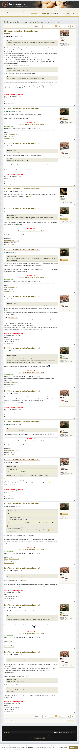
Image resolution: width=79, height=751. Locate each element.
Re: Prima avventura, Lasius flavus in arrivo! (21, 32)
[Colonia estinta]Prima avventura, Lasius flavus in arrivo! (31, 21)
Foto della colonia (14, 134)
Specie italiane (10, 12)
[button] (41, 26)
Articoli (23, 12)
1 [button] (49, 26)
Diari (29, 12)
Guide (17, 12)
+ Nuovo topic (45, 13)
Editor (63, 13)
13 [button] (68, 26)
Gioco (2, 15)
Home (2, 12)
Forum (34, 12)
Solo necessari (63, 747)
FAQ (73, 13)
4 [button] (59, 26)
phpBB (35, 735)
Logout (68, 13)
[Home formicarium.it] (39, 4)
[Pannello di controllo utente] (60, 13)
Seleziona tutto (13, 317)
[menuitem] (58, 733)
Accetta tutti (73, 747)
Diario (6, 134)
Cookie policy (17, 749)
